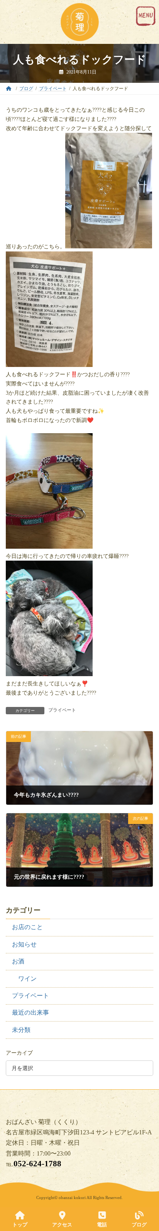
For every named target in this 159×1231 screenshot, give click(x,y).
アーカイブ (19, 1052)
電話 (102, 1225)
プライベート (62, 710)
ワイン (27, 978)
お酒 (18, 961)
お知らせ (24, 944)
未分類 (21, 1029)
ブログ (139, 1225)
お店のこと (27, 927)
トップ (19, 1225)
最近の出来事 (30, 1012)
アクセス (62, 1225)
